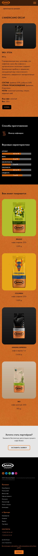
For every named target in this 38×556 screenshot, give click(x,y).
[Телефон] (3, 473)
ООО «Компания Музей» (8, 477)
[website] (6, 473)
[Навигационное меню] (34, 3)
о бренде (6, 512)
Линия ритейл (5, 490)
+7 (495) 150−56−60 (7, 532)
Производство (5, 515)
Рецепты (4, 521)
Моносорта (5, 499)
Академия (4, 518)
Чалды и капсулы (6, 504)
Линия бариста (6, 488)
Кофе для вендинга (6, 496)
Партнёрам (5, 524)
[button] (19, 447)
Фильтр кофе (5, 493)
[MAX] (13, 473)
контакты (6, 529)
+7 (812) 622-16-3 (6, 535)
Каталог (5, 484)
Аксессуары (5, 507)
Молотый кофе (5, 502)
